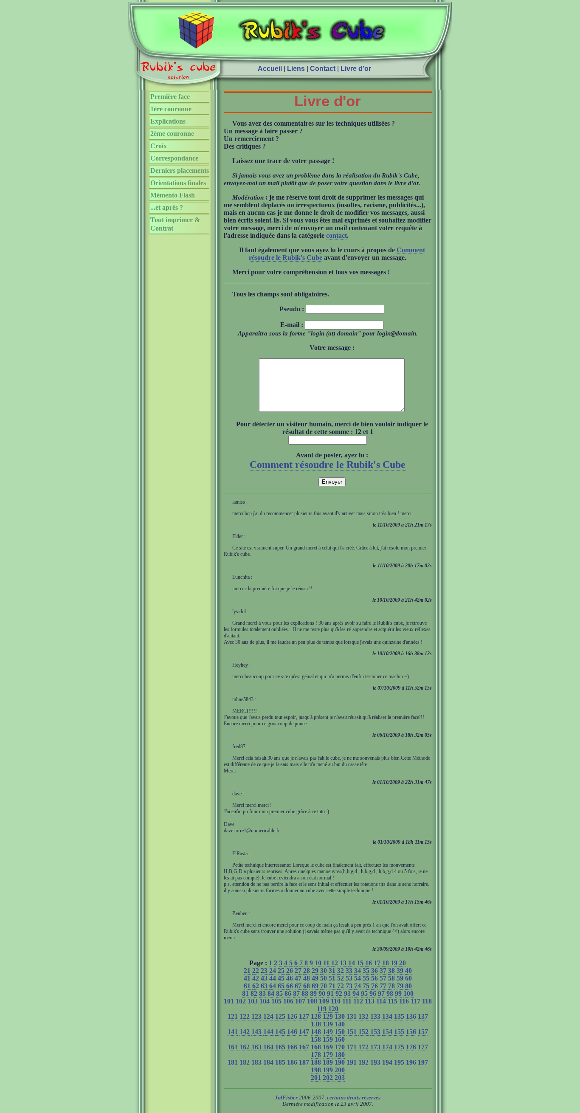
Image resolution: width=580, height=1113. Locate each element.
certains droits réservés (353, 1098)
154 (387, 1031)
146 (292, 1031)
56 (374, 978)
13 (343, 962)
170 (340, 1047)
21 (247, 970)
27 (298, 970)
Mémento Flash (172, 195)
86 (287, 993)
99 (398, 993)
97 (381, 993)
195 (399, 1062)
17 (377, 962)
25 (281, 970)
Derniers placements (179, 170)
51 (332, 978)
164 (268, 1047)
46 (289, 978)
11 (326, 962)
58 (391, 978)
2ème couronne (172, 133)
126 (292, 1016)
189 (328, 1062)
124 (268, 1016)
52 (340, 978)
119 (322, 1008)
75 (366, 985)
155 (399, 1031)
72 (340, 985)
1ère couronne (170, 109)
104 (264, 1001)
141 (233, 1031)
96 (372, 993)
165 (280, 1047)
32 (340, 970)
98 (389, 993)
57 (383, 978)
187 (304, 1062)
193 (375, 1062)
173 (375, 1047)
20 (402, 962)
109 (324, 1001)
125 (280, 1016)
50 (323, 978)
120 (333, 1008)
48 (306, 978)
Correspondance (174, 158)
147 (304, 1031)
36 (374, 970)
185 (280, 1062)
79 (400, 985)
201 (316, 1077)
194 (387, 1062)
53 (349, 978)
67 (298, 985)
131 (351, 1016)
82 (254, 993)
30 (323, 970)
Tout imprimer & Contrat (175, 224)
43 (264, 978)
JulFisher (286, 1098)
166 (292, 1047)
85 (279, 993)
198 (316, 1070)
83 (262, 993)
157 (423, 1031)
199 (328, 1070)
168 (316, 1047)
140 (340, 1024)
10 (318, 962)
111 (347, 1001)
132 (363, 1016)
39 (400, 970)
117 (415, 1001)
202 (328, 1077)
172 (363, 1047)
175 (399, 1047)
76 (374, 985)
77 (383, 985)
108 (312, 1001)
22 (255, 970)
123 (256, 1016)
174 (387, 1047)
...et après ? (166, 207)
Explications (168, 121)
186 (292, 1062)
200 (340, 1070)
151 (351, 1031)
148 (316, 1031)
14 (351, 962)
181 (233, 1062)
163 (256, 1047)
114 (381, 1001)
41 (247, 978)
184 (268, 1062)
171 (351, 1047)
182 (244, 1062)
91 (330, 993)
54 (357, 978)
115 (392, 1001)
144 (268, 1031)
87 (296, 993)
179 (328, 1054)
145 (280, 1031)
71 (332, 985)
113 (369, 1001)
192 (363, 1062)
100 (408, 993)
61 (247, 985)
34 (357, 970)
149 (328, 1031)
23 (264, 970)
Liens (296, 68)
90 (321, 993)
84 (270, 993)
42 (255, 978)
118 (427, 1001)
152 (363, 1031)
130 (340, 1016)
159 (328, 1039)
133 (375, 1016)
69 (315, 985)
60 (408, 978)
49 (315, 978)
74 (357, 985)
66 (289, 985)
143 (256, 1031)
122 (244, 1016)
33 (349, 970)
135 (399, 1016)
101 (229, 1001)
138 (316, 1024)
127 (304, 1016)
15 (360, 962)
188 (316, 1062)
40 (408, 970)
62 (255, 985)
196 (411, 1062)
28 (306, 970)
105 (276, 1001)
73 (349, 985)
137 (423, 1016)
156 (411, 1031)
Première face (170, 96)
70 (323, 985)
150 (340, 1031)
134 (387, 1016)
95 (364, 993)
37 (383, 970)
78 (391, 985)
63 (264, 985)
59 (400, 978)
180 (340, 1054)
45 (281, 978)
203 (340, 1077)
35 (366, 970)
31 (332, 970)
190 (340, 1062)
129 (328, 1016)
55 (366, 978)
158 (316, 1039)
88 (304, 993)
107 (300, 1001)
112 (358, 1001)
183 (256, 1062)
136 (411, 1016)
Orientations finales (178, 182)
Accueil (270, 68)
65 (281, 985)
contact (336, 235)
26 (289, 970)
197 (423, 1062)
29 (315, 970)
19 (394, 962)
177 (423, 1047)
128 (316, 1016)
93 (347, 993)
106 (288, 1001)
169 (328, 1047)
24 (272, 970)
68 (306, 985)
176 (411, 1047)
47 (298, 978)
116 (404, 1001)
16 (368, 962)
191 (351, 1062)
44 (272, 978)
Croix (158, 145)
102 (241, 1001)
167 (304, 1047)
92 (338, 993)
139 (328, 1024)
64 (272, 985)
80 (408, 985)
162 (244, 1047)
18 (385, 962)
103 (253, 1001)
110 (336, 1001)
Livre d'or (356, 68)
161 (233, 1047)
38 (391, 970)
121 (233, 1016)
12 (334, 962)
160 (340, 1039)
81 (245, 993)
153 (375, 1031)
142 (244, 1031)
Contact (322, 68)
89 (313, 993)
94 (355, 993)
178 (316, 1054)
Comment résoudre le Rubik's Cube (327, 464)
